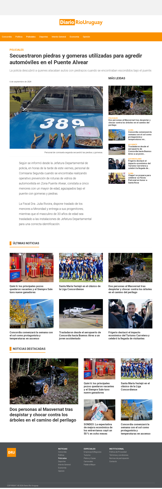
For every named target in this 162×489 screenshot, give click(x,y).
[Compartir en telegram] (96, 81)
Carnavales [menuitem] (88, 461)
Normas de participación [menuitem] (119, 458)
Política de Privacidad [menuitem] (118, 452)
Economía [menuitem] (74, 37)
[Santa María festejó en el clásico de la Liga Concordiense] (81, 267)
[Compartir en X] (92, 81)
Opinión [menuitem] (86, 37)
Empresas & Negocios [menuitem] (92, 452)
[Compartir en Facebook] (83, 81)
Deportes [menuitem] (43, 37)
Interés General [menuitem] (59, 37)
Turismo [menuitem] (87, 455)
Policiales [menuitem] (31, 37)
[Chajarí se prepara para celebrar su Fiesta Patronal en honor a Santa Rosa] (116, 178)
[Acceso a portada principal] (81, 22)
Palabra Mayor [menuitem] (90, 465)
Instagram (14, 476)
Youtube (24, 476)
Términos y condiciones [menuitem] (118, 455)
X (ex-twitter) (19, 476)
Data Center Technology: (152, 485)
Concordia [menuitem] (7, 37)
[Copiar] (87, 81)
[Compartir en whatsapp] (78, 81)
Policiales (17, 50)
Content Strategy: (147, 485)
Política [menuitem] (18, 37)
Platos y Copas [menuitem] (90, 458)
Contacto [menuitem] (113, 461)
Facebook (9, 476)
